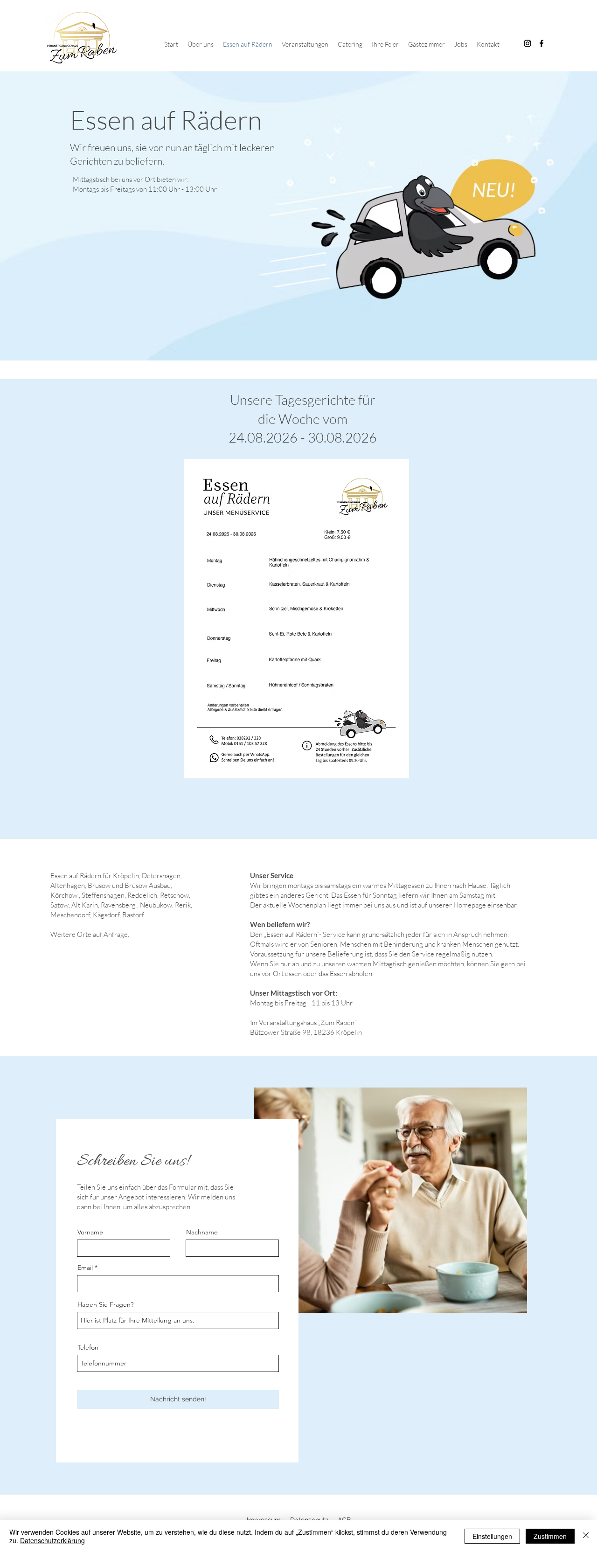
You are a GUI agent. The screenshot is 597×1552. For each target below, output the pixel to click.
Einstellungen (492, 1536)
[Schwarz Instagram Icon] (527, 43)
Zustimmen (550, 1536)
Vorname (90, 1232)
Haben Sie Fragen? (105, 1304)
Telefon (87, 1347)
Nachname (202, 1232)
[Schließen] (585, 1536)
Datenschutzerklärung (52, 1540)
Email (85, 1267)
